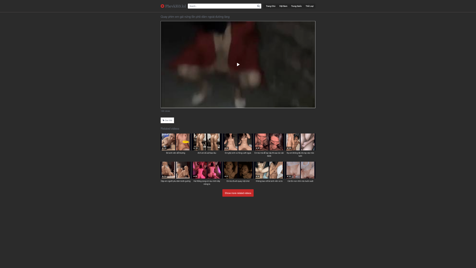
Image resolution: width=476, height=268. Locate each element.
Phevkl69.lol (175, 6)
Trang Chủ (270, 6)
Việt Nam (283, 6)
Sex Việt (168, 120)
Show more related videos (238, 193)
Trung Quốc (296, 6)
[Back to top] (469, 260)
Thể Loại (309, 6)
